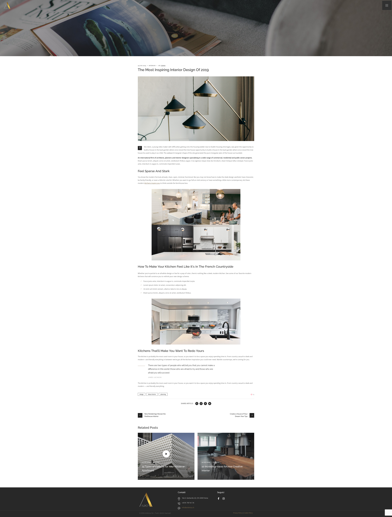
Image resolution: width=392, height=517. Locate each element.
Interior (152, 65)
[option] (166, 456)
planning (163, 394)
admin (163, 65)
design (142, 394)
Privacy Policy (237, 513)
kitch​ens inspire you (152, 183)
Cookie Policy (248, 513)
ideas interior (152, 394)
